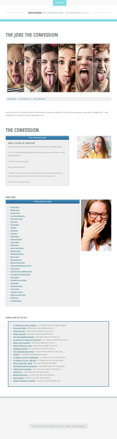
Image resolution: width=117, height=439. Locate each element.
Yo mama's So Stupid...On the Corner (27, 340)
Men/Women (35, 12)
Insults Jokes (14, 236)
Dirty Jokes (14, 222)
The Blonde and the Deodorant (25, 366)
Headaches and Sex (20, 348)
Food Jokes (14, 231)
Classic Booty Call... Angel (22, 363)
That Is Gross (15, 289)
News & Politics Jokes (17, 263)
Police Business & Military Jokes (21, 271)
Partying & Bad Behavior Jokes (20, 266)
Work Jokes (14, 298)
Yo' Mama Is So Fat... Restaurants (26, 357)
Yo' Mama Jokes (15, 301)
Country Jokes (15, 213)
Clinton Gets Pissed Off (22, 343)
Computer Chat (19, 331)
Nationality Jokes (16, 260)
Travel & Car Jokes (16, 292)
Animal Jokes (14, 207)
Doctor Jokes (14, 225)
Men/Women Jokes (17, 254)
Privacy (67, 426)
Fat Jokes (13, 228)
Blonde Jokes (14, 210)
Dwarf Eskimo (18, 378)
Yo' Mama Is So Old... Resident (24, 325)
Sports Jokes (14, 283)
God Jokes (13, 233)
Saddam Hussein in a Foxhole (24, 381)
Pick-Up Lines (15, 269)
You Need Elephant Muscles (23, 337)
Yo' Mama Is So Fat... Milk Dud (24, 360)
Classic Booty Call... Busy (22, 345)
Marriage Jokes (15, 251)
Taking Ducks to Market (22, 369)
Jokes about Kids (16, 239)
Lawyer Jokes (15, 242)
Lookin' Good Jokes (17, 248)
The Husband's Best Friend (23, 351)
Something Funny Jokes (18, 280)
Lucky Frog (17, 372)
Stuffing (16, 354)
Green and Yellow (19, 328)
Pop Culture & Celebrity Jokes (20, 274)
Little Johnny (14, 245)
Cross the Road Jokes (17, 216)
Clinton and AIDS (19, 334)
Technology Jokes (16, 286)
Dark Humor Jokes (16, 219)
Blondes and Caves (20, 375)
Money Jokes (14, 257)
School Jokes (14, 277)
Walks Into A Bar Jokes (18, 295)
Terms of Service (78, 426)
